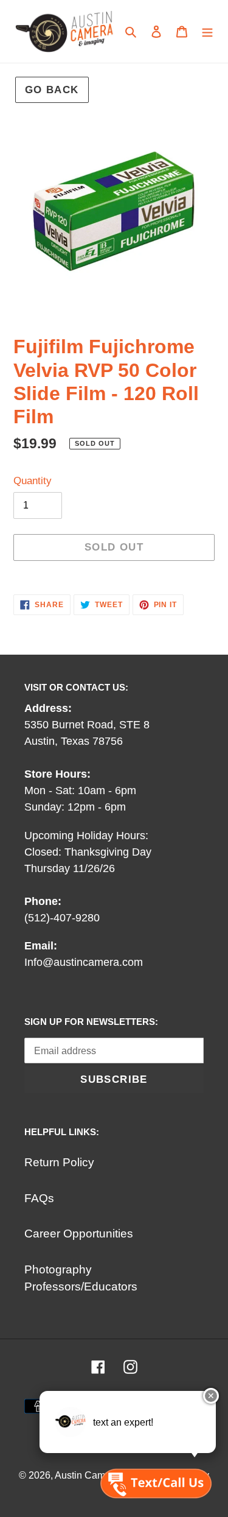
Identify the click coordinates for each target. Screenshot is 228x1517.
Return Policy (59, 1162)
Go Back (52, 90)
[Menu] (207, 31)
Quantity (32, 481)
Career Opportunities (78, 1233)
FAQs (39, 1198)
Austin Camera (87, 1475)
